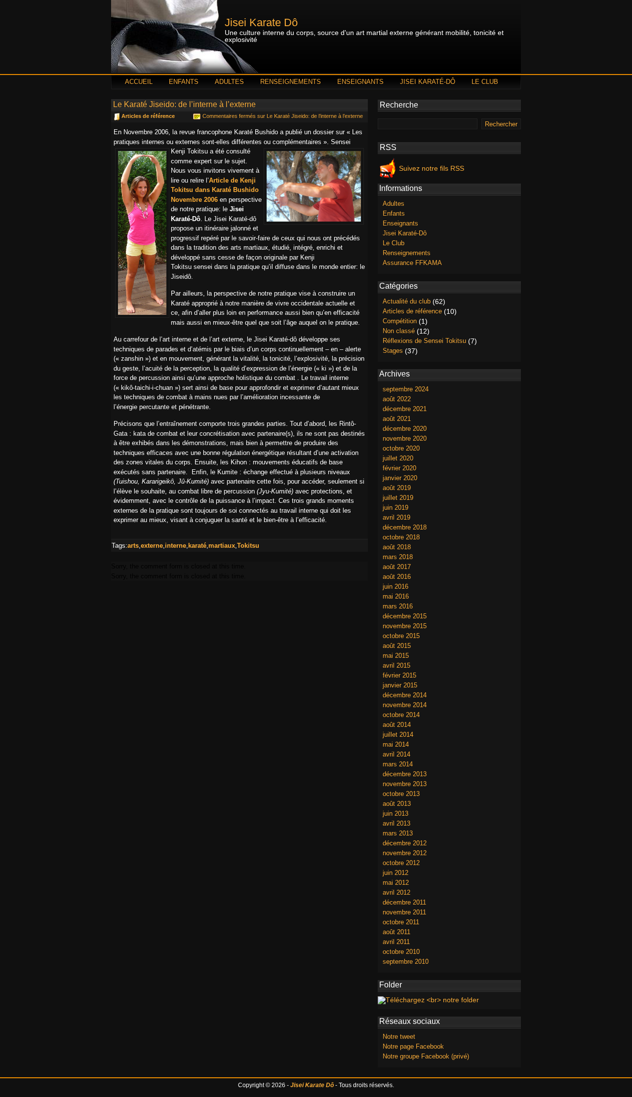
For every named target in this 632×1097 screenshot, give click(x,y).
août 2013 (397, 803)
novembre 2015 (405, 626)
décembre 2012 (405, 843)
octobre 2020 (401, 448)
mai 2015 (396, 655)
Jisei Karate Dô (261, 22)
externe (152, 545)
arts (133, 545)
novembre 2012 (405, 853)
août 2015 (397, 645)
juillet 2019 (398, 497)
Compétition (400, 321)
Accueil (139, 81)
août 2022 (397, 399)
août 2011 (396, 932)
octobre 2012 (401, 863)
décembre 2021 (405, 409)
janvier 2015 (400, 685)
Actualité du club (407, 301)
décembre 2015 (405, 616)
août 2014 (397, 724)
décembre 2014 (405, 695)
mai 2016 (396, 596)
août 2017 (397, 566)
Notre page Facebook (413, 1046)
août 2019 (397, 488)
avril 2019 (396, 517)
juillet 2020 (398, 458)
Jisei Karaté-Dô (427, 81)
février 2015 (399, 675)
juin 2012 (395, 872)
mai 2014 (396, 744)
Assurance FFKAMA (412, 262)
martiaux (221, 545)
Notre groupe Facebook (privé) (426, 1056)
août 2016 (397, 576)
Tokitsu (248, 545)
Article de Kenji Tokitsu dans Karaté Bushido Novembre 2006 (215, 190)
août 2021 (397, 418)
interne (175, 545)
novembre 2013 (405, 784)
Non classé (399, 331)
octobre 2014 (401, 715)
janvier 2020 (400, 478)
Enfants (183, 81)
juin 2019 (395, 507)
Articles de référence (148, 116)
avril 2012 (396, 892)
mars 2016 (398, 606)
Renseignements (290, 81)
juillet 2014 (398, 734)
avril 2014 (396, 754)
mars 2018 (398, 557)
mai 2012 (396, 882)
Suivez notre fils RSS (431, 168)
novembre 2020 (405, 438)
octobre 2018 (401, 537)
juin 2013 (395, 813)
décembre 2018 (405, 527)
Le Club (485, 81)
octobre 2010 (401, 951)
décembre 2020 (405, 428)
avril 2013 (396, 823)
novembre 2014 (405, 705)
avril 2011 (396, 942)
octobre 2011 (401, 922)
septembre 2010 (406, 961)
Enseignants (360, 81)
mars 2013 (398, 833)
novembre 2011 (404, 912)
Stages (393, 350)
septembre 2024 (406, 389)
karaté (197, 545)
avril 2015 (396, 665)
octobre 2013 (401, 793)
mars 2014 (398, 764)
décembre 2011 (404, 902)
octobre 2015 (401, 636)
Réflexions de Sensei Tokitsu (424, 340)
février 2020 (399, 468)
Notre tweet (399, 1036)
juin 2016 (395, 586)
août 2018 (397, 547)
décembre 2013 (405, 774)
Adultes (229, 81)
